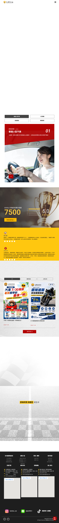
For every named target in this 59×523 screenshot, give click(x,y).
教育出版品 (9, 460)
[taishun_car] (7, 511)
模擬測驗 (50, 460)
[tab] (17, 116)
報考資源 (50, 455)
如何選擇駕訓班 (9, 455)
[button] (53, 2)
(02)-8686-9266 (8, 473)
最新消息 (22, 465)
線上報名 (55, 518)
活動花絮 (9, 465)
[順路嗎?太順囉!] (39, 511)
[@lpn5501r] (23, 511)
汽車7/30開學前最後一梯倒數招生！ (13, 320)
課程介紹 (22, 455)
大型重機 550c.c (22, 461)
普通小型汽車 (23, 458)
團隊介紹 (36, 460)
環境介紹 (36, 458)
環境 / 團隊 (36, 455)
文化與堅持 (9, 458)
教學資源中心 (50, 461)
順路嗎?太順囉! (46, 511)
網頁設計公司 (48, 520)
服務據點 (36, 465)
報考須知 (50, 458)
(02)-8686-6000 (15, 473)
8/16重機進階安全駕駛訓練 (37, 321)
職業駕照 (23, 463)
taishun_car (13, 511)
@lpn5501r (29, 511)
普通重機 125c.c (22, 460)
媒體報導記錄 (9, 461)
